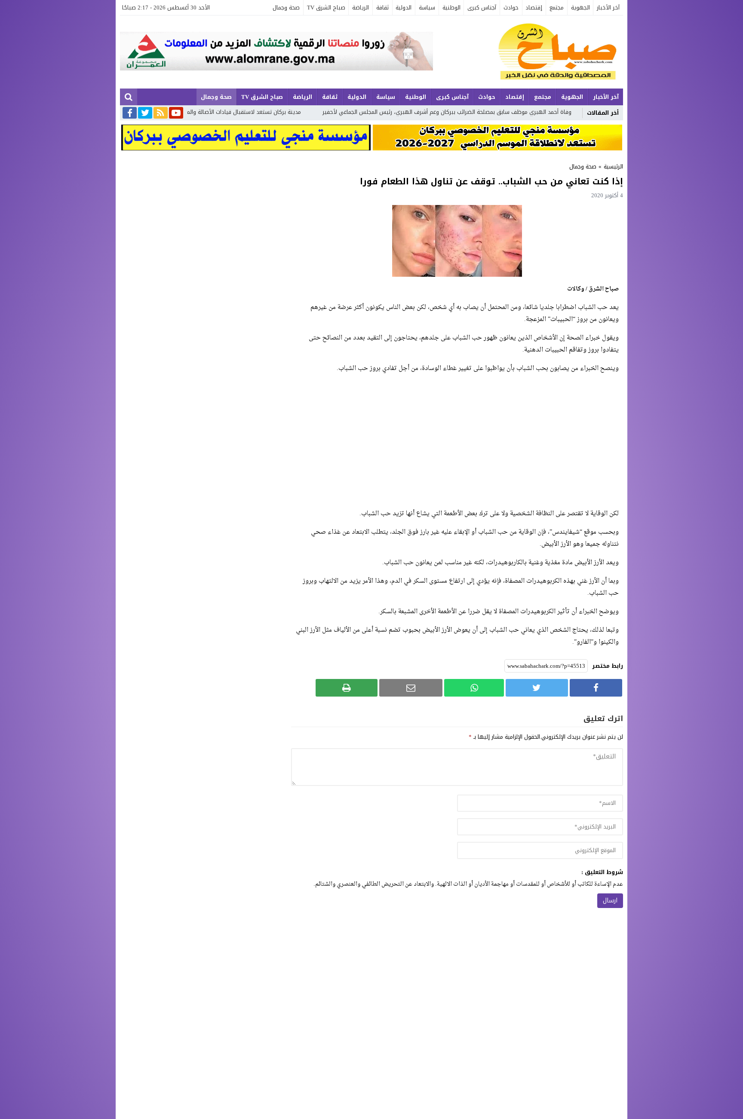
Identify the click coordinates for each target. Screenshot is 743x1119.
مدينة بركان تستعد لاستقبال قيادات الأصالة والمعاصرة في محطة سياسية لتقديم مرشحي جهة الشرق (256, 112)
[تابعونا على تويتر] (145, 113)
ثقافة (382, 7)
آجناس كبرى (481, 7)
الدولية (403, 7)
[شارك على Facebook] (596, 687)
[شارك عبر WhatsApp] (474, 687)
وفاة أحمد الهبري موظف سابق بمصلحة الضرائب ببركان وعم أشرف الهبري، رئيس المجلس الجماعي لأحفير (522, 112)
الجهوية (580, 7)
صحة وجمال (286, 7)
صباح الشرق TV (326, 7)
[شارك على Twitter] (536, 687)
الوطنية (451, 7)
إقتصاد (533, 7)
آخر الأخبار (608, 7)
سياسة (427, 7)
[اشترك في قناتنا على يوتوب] (176, 113)
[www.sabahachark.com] (528, 52)
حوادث (511, 7)
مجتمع (557, 7)
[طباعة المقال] (346, 687)
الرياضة (360, 7)
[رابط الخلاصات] (161, 113)
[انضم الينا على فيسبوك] (130, 113)
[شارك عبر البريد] (410, 687)
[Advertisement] (457, 441)
